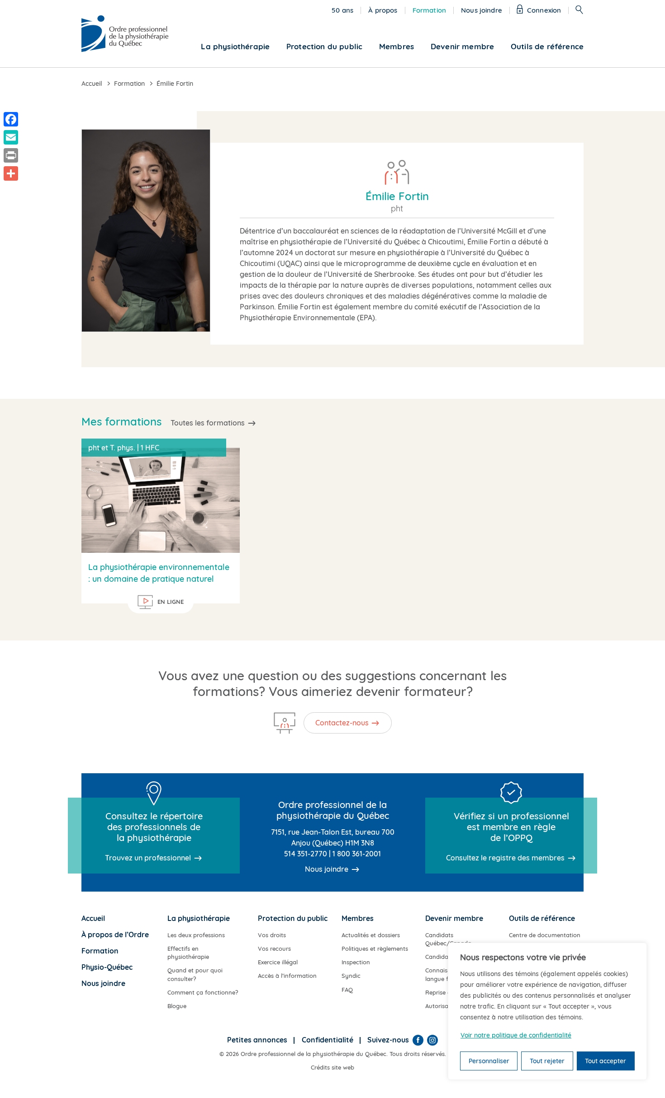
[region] (547, 1011)
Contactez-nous (342, 722)
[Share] (11, 173)
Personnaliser (489, 1061)
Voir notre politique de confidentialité (516, 1035)
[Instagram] (432, 1040)
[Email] (11, 137)
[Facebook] (418, 1040)
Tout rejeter (547, 1061)
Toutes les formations (208, 422)
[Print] (11, 155)
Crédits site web (332, 1067)
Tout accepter (605, 1061)
